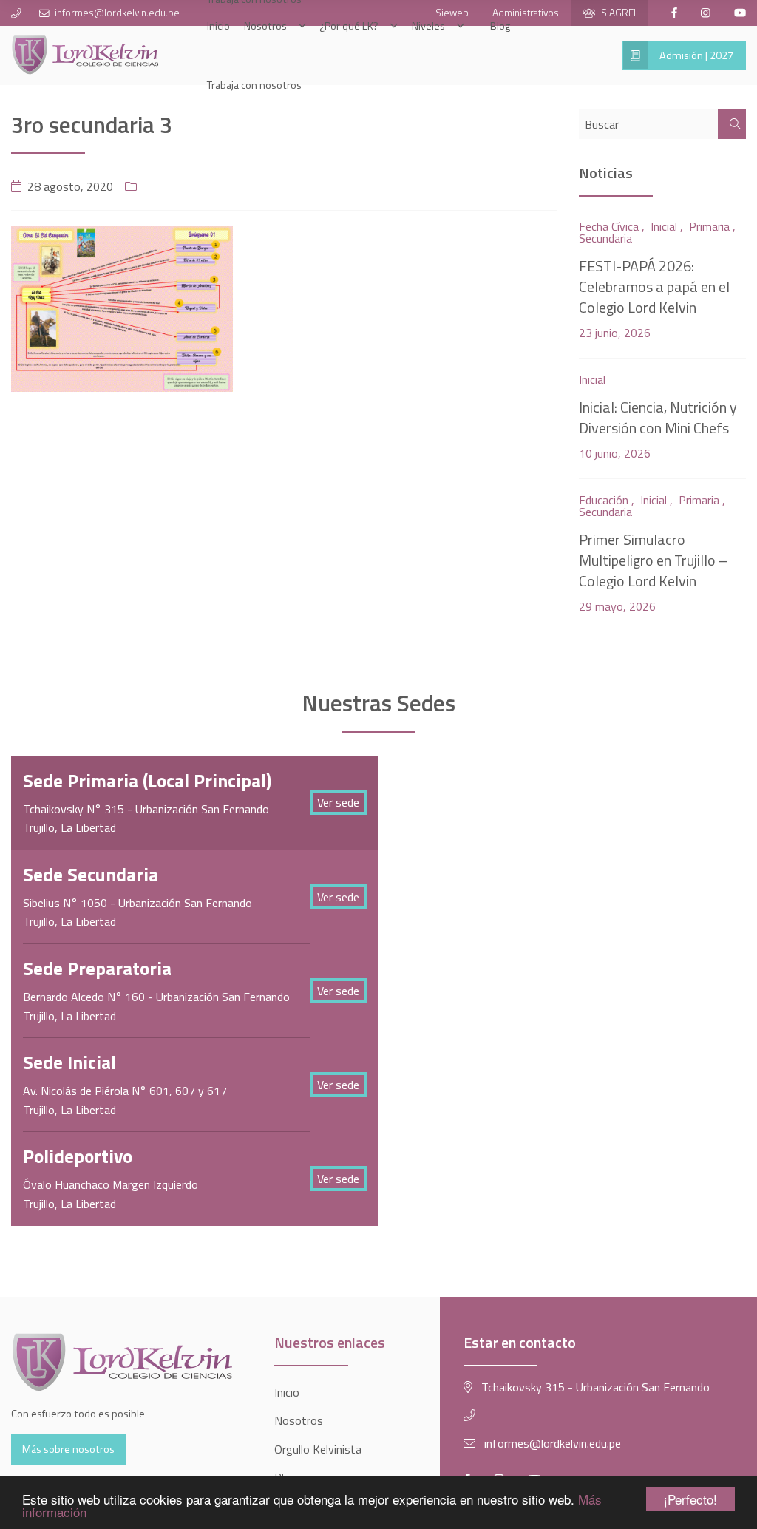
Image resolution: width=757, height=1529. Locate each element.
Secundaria (605, 238)
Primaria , (712, 226)
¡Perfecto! (690, 1499)
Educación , (606, 500)
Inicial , (667, 226)
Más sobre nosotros (68, 1449)
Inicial (592, 379)
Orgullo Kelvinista (317, 1449)
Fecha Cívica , (612, 226)
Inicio (286, 1392)
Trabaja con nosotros (254, 85)
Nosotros (298, 1420)
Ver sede (338, 802)
